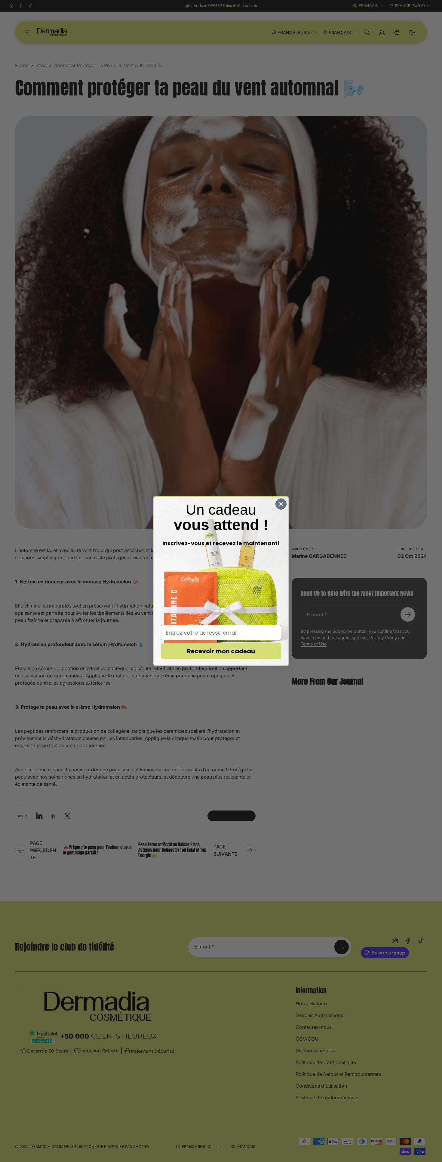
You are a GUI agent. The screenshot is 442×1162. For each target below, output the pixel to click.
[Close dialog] (281, 504)
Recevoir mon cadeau (221, 651)
